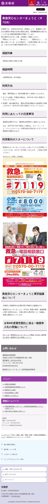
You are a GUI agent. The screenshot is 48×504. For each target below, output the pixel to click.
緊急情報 (31, 4)
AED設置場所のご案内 (11, 393)
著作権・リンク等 (10, 449)
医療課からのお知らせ (11, 396)
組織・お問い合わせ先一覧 (13, 469)
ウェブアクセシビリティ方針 (14, 459)
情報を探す (45, 4)
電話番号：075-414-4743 (12, 360)
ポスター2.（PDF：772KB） (13, 223)
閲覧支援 (38, 4)
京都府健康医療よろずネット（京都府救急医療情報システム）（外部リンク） (24, 407)
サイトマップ (9, 479)
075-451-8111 (15, 496)
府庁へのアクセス (10, 474)
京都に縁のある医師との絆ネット (14, 411)
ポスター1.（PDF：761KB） (13, 156)
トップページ (5, 435)
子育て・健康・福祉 (17, 435)
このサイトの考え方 (10, 454)
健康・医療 (28, 435)
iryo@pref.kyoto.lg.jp (10, 365)
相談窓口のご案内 (10, 390)
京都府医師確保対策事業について (14, 387)
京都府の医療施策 (10, 384)
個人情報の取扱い (10, 444)
